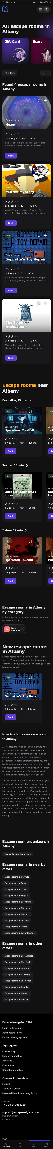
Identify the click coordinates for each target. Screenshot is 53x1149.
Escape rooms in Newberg (17, 908)
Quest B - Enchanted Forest (20, 493)
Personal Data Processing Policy (19, 1093)
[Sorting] (45, 73)
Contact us (8, 1065)
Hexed (11, 124)
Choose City (8, 1051)
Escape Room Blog (12, 1056)
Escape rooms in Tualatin (16, 920)
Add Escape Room (12, 1032)
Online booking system (14, 1037)
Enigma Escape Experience (17, 854)
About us (7, 1060)
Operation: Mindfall (19, 430)
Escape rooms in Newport (16, 914)
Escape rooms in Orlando (16, 968)
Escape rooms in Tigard (15, 926)
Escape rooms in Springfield (18, 901)
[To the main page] (5, 9)
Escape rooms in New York (17, 962)
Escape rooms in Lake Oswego (19, 933)
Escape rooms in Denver (16, 999)
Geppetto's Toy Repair (25, 259)
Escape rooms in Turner (15, 883)
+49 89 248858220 (42, 2)
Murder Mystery (20, 192)
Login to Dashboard (12, 1028)
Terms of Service (11, 1088)
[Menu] (44, 9)
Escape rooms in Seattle (16, 987)
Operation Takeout (19, 560)
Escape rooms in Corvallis (16, 877)
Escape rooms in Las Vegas (17, 980)
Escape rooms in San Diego (17, 974)
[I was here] (45, 101)
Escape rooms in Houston (16, 993)
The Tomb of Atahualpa (17, 324)
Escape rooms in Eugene (16, 895)
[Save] (39, 101)
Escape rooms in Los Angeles (18, 956)
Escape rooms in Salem (15, 889)
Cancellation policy (12, 1070)
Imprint (6, 1084)
